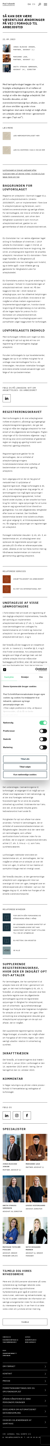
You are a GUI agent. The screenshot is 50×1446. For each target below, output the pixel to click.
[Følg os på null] (7, 1115)
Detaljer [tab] (25, 677)
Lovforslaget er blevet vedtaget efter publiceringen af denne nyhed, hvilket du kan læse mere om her (24, 173)
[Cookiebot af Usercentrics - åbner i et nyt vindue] (35, 669)
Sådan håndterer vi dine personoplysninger (17, 1400)
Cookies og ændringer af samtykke (17, 1422)
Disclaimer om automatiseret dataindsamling (19, 1411)
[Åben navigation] (45, 4)
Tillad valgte (25, 767)
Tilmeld (25, 1322)
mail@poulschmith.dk (14, 1437)
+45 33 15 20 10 (33, 1437)
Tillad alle (25, 759)
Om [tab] (41, 677)
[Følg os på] (7, 398)
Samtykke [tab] (9, 677)
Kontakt (7, 1374)
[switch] (43, 731)
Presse (6, 1381)
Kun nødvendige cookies (25, 774)
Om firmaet (9, 1366)
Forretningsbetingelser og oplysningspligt (19, 1390)
